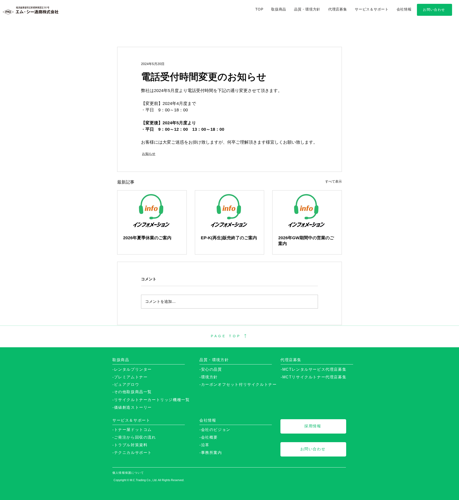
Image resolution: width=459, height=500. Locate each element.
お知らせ (148, 154)
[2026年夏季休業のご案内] (151, 209)
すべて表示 (333, 181)
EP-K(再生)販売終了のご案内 (229, 237)
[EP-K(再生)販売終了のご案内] (229, 209)
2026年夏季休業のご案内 (147, 237)
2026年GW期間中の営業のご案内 (306, 240)
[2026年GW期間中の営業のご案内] (307, 209)
